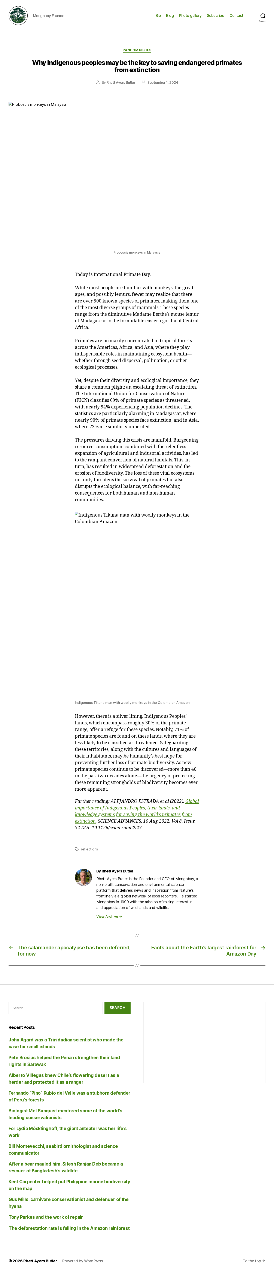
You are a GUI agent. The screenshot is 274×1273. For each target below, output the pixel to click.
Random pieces (137, 50)
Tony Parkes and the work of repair (46, 1217)
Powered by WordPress (82, 1261)
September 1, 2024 (162, 82)
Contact (236, 15)
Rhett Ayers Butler (121, 82)
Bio (158, 15)
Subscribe (215, 15)
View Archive (109, 916)
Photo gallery (190, 15)
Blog (170, 15)
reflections (89, 849)
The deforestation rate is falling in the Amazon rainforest (69, 1228)
